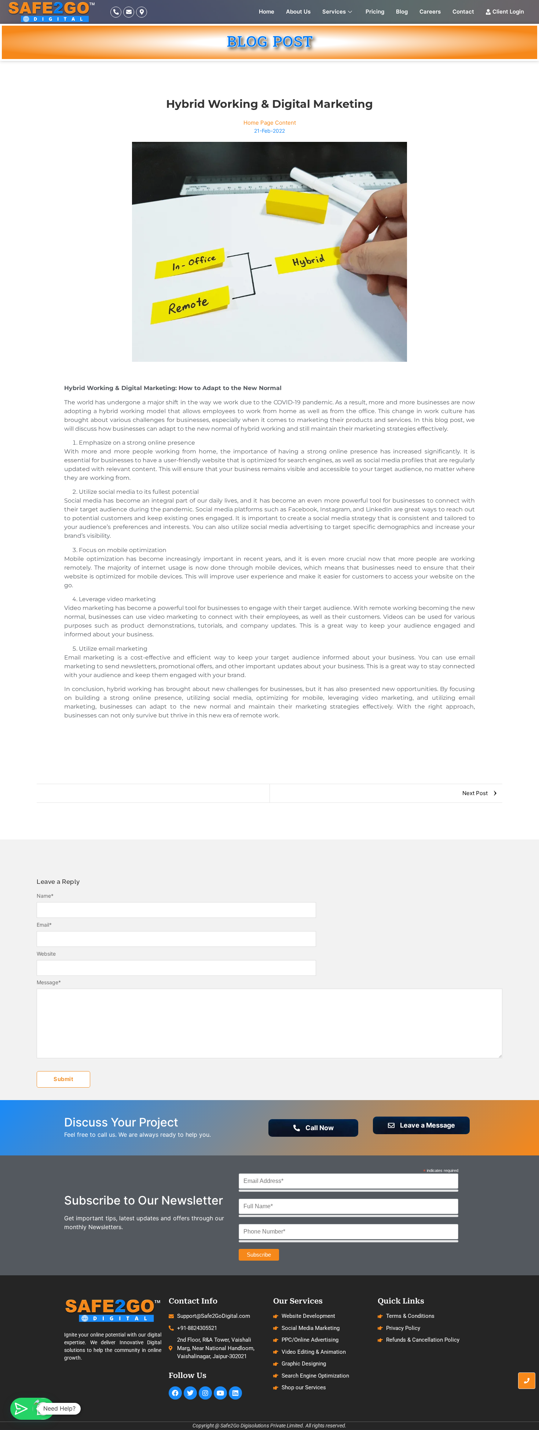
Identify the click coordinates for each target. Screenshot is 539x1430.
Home (266, 11)
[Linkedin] (235, 1393)
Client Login (508, 11)
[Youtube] (220, 1393)
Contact (463, 11)
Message (49, 982)
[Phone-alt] (115, 12)
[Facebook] (175, 1393)
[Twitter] (190, 1393)
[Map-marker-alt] (141, 12)
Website (46, 953)
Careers (430, 11)
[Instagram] (205, 1393)
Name (45, 895)
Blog (402, 11)
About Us (298, 11)
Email (44, 924)
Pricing (375, 11)
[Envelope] (128, 12)
